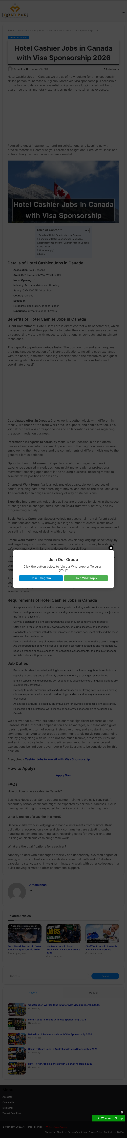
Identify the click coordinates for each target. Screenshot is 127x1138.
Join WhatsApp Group (109, 1118)
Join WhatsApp (86, 578)
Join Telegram (41, 578)
